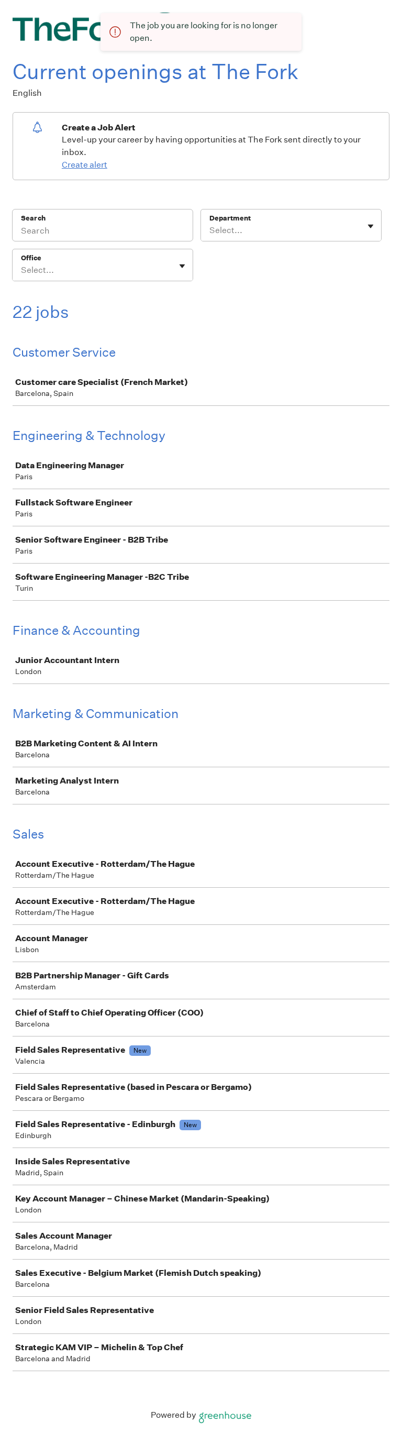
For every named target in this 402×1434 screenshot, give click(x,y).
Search (33, 218)
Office (31, 257)
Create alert (84, 165)
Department (230, 218)
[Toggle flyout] (370, 226)
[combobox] (210, 230)
